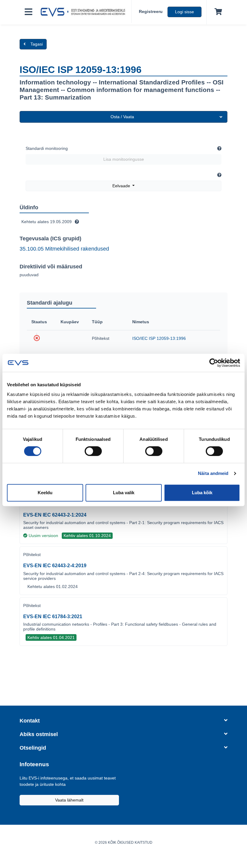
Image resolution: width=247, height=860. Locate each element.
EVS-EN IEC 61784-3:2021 (52, 616)
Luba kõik (202, 492)
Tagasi (36, 44)
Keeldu (45, 492)
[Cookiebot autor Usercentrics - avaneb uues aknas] (213, 362)
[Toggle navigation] (28, 12)
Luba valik (123, 492)
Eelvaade (121, 185)
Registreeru (151, 11)
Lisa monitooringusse (123, 159)
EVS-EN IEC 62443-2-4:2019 (54, 565)
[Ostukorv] (217, 12)
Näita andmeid (213, 473)
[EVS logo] (84, 12)
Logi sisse (184, 11)
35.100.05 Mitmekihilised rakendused (64, 249)
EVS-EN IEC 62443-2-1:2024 (54, 514)
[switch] (93, 451)
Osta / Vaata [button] (122, 116)
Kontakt (30, 721)
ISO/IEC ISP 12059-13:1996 (159, 338)
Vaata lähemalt (69, 800)
